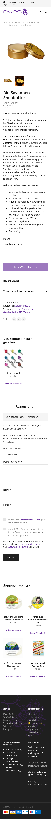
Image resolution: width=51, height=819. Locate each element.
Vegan (26, 312)
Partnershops (34, 717)
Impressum (33, 729)
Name (7, 489)
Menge (6, 238)
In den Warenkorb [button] (13, 630)
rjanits (33, 807)
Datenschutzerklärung (29, 519)
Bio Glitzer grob (13, 373)
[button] (43, 34)
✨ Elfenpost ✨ (35, 723)
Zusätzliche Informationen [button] (18, 291)
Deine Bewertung (12, 448)
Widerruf (7, 726)
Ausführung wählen (13, 383)
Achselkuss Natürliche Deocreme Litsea (38, 619)
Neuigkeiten (33, 720)
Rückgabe (7, 729)
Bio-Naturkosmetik (27, 309)
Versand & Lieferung (12, 723)
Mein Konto (8, 714)
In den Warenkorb (24, 267)
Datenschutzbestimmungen (32, 544)
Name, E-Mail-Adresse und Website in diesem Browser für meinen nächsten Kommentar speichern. (25, 532)
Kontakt (31, 726)
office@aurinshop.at (37, 765)
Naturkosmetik (22, 305)
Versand (9, 108)
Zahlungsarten (10, 720)
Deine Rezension (12, 461)
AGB (30, 735)
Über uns (32, 714)
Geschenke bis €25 (12, 312)
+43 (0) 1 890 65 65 (37, 762)
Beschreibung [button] (11, 280)
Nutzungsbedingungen (18, 547)
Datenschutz (33, 732)
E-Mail (7, 504)
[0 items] (41, 12)
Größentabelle (10, 717)
